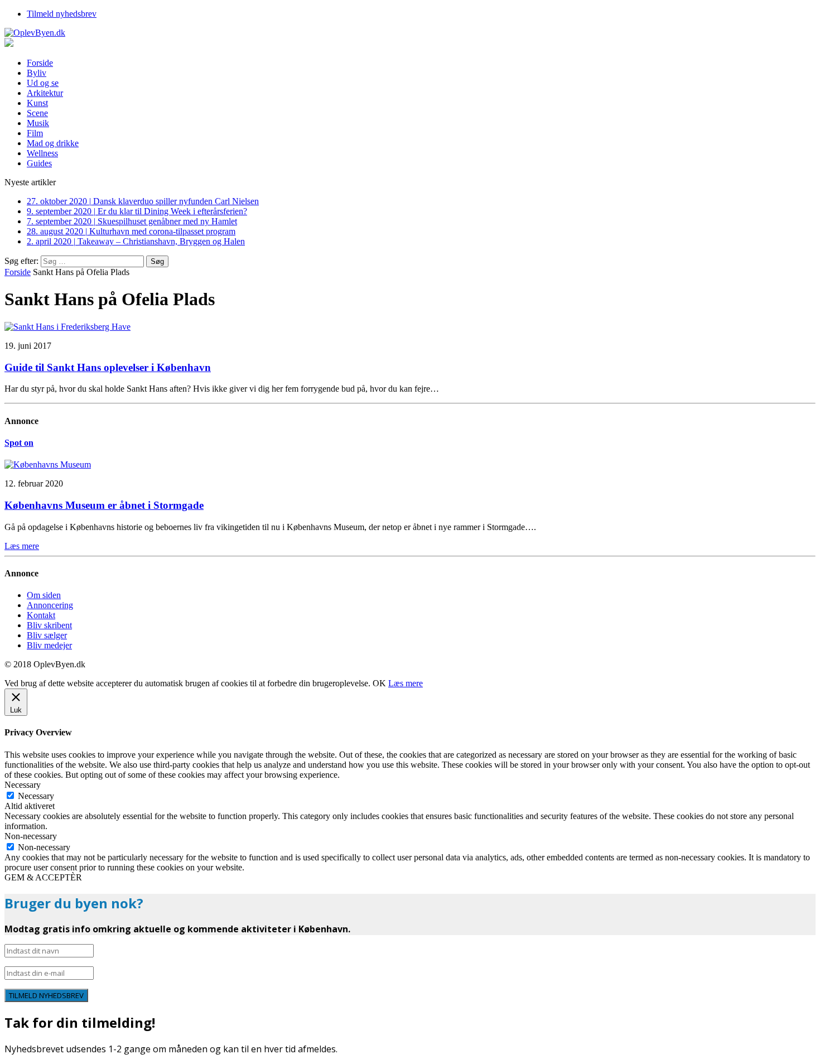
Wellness (42, 153)
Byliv (36, 73)
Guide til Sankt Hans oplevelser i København (107, 367)
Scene (37, 113)
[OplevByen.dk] (410, 33)
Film (35, 133)
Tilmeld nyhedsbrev (62, 13)
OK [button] (379, 683)
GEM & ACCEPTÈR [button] (43, 877)
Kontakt (41, 615)
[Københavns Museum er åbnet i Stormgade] (47, 464)
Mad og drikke (53, 143)
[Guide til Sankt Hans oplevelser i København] (67, 326)
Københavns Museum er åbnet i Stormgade (104, 505)
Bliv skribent (49, 625)
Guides (39, 163)
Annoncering (50, 605)
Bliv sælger (47, 635)
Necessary (36, 796)
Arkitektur (45, 93)
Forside (40, 63)
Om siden (44, 595)
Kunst (37, 103)
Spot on (18, 442)
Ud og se (43, 83)
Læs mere (405, 683)
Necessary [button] (22, 784)
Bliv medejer (49, 645)
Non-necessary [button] (30, 836)
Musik (38, 123)
